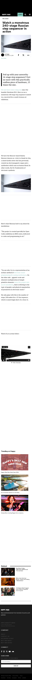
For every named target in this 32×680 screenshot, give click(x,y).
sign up (16, 666)
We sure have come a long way (11, 90)
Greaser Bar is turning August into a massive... (12, 513)
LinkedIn (24, 677)
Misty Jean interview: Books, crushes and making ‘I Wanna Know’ (22, 579)
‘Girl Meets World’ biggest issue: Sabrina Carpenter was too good (22, 589)
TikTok (19, 677)
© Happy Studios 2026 (6, 675)
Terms (21, 675)
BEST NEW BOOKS (6, 642)
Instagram (14, 677)
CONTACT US (5, 636)
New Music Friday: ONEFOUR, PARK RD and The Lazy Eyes (22, 569)
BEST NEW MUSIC (6, 640)
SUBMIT (20, 14)
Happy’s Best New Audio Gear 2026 (10, 472)
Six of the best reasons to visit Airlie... (10, 492)
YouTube (9, 677)
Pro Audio (3, 58)
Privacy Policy (15, 675)
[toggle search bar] (25, 14)
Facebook (3, 677)
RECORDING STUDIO (7, 638)
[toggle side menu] (30, 14)
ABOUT (3, 634)
